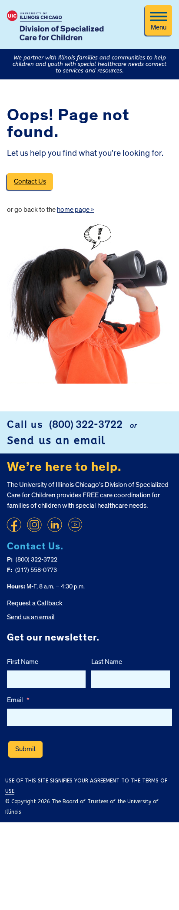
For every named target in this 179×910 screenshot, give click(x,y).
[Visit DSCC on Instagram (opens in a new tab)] (34, 525)
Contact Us (30, 181)
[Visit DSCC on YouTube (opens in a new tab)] (75, 525)
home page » (75, 209)
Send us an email (56, 440)
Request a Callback (35, 603)
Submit (25, 749)
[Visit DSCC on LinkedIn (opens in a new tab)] (55, 525)
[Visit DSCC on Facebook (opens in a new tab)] (14, 525)
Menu (158, 27)
